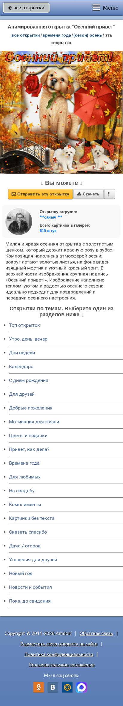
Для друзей (22, 394)
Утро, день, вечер (28, 339)
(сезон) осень (87, 35)
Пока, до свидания (30, 601)
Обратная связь (96, 633)
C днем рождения (28, 380)
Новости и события (30, 587)
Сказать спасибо (28, 532)
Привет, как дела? (29, 449)
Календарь (21, 366)
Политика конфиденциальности (58, 654)
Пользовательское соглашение (62, 665)
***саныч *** (51, 217)
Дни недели (22, 353)
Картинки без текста (32, 518)
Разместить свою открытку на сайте (59, 644)
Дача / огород (25, 546)
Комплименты (25, 504)
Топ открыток (24, 325)
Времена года (24, 463)
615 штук (48, 230)
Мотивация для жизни (34, 421)
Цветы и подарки (28, 435)
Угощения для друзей (33, 559)
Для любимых (25, 477)
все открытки (26, 7)
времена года (56, 35)
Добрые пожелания (31, 408)
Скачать (88, 194)
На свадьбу (22, 490)
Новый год (21, 573)
